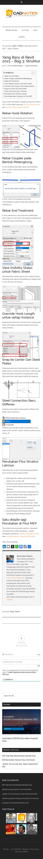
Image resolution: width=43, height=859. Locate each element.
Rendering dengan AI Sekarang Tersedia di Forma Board (20, 798)
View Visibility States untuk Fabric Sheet (18, 84)
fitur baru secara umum (31, 104)
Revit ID (17, 611)
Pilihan (12, 611)
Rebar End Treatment (12, 81)
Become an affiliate (21, 851)
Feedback (25, 849)
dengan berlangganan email (29, 534)
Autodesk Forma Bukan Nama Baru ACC (15, 803)
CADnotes (21, 13)
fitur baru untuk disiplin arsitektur (17, 107)
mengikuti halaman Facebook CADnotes (20, 536)
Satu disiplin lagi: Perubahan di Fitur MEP (18, 96)
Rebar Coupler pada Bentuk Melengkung (18, 78)
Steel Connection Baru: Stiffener (16, 91)
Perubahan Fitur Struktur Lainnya (16, 94)
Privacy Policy (34, 849)
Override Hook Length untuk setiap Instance (20, 86)
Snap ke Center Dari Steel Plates (16, 89)
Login (38, 654)
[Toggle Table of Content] (32, 73)
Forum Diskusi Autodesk (15, 578)
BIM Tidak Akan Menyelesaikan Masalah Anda (19, 756)
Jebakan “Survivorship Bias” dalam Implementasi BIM (19, 794)
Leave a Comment (31, 66)
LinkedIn (9, 600)
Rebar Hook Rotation (12, 76)
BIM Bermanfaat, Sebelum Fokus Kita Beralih (18, 760)
